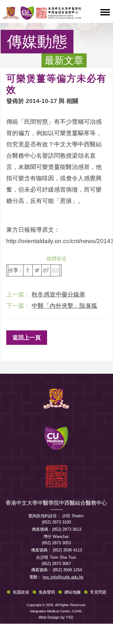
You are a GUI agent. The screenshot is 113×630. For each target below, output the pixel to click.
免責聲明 (47, 592)
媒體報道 (56, 258)
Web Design (49, 617)
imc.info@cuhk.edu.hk (63, 577)
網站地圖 (72, 592)
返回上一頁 (27, 337)
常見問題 (98, 592)
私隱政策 (21, 592)
